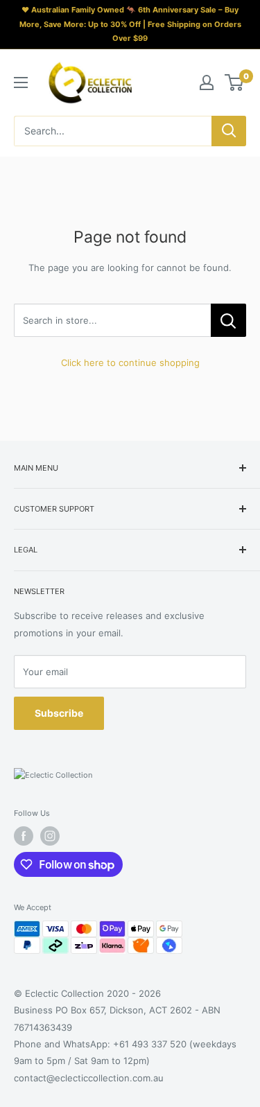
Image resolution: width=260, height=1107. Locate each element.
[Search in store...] (228, 320)
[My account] (207, 82)
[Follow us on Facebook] (23, 836)
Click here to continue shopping (130, 362)
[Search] (228, 131)
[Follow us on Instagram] (50, 836)
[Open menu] (21, 82)
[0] (234, 82)
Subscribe (59, 713)
